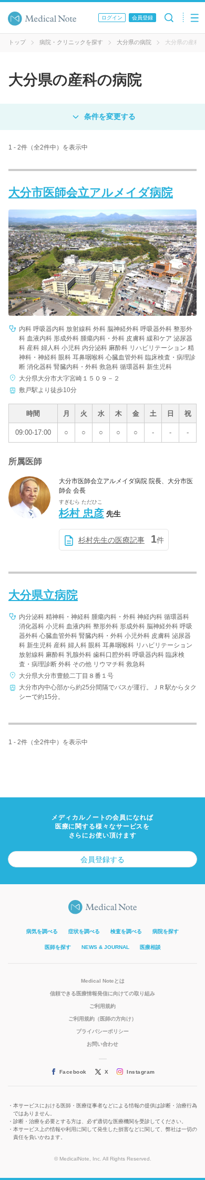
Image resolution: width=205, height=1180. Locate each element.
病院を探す (165, 931)
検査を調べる (126, 931)
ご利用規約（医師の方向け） (102, 1019)
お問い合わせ (102, 1044)
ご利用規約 (102, 1006)
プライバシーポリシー (102, 1031)
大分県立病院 (43, 595)
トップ (17, 42)
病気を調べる (42, 931)
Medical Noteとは (103, 981)
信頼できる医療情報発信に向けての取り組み (102, 993)
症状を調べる (84, 931)
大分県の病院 (134, 42)
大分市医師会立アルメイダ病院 (90, 192)
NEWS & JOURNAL (105, 947)
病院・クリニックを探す (71, 42)
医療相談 (150, 947)
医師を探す (58, 947)
